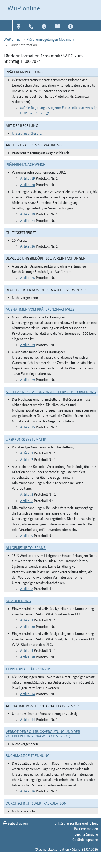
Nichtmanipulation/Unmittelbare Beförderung (51, 391)
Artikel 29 (27, 344)
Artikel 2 (26, 452)
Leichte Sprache (86, 834)
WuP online (23, 8)
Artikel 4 (26, 650)
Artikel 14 (27, 693)
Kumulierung (18, 600)
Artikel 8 (26, 500)
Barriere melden (86, 828)
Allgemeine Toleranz (26, 547)
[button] (6, 25)
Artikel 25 (27, 277)
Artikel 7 (26, 459)
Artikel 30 (27, 626)
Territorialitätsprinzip (28, 669)
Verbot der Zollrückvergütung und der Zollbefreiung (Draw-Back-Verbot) (43, 733)
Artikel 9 (26, 535)
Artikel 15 (27, 426)
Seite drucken (17, 823)
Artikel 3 (26, 619)
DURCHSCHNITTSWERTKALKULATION (36, 803)
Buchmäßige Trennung (27, 755)
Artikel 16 (27, 790)
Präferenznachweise (25, 164)
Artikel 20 (27, 184)
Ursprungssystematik (26, 439)
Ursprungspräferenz (27, 133)
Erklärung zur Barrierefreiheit (76, 823)
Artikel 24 (27, 220)
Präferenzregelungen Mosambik (50, 39)
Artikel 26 (27, 246)
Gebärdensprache (85, 839)
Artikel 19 (27, 178)
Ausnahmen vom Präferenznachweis (40, 309)
